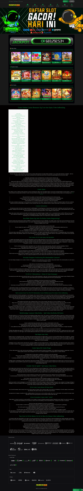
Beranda (28, 6)
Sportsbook (50, 6)
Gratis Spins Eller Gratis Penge (18, 132)
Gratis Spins (18, 113)
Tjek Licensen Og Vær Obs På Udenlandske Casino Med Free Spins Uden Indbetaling (18, 126)
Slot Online (35, 6)
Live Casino (42, 6)
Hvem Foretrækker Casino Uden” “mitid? (18, 138)
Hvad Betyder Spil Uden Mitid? (18, 161)
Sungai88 (39, 488)
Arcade (57, 6)
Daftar (65, 1)
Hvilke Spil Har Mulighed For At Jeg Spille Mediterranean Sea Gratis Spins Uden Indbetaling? (18, 151)
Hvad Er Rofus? (18, 168)
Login (72, 1)
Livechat (21, 1)
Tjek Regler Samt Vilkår (18, 131)
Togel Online (65, 6)
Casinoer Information (18, 114)
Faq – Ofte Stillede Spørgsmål (18, 156)
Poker (72, 6)
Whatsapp (11, 1)
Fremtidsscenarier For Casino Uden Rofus (18, 142)
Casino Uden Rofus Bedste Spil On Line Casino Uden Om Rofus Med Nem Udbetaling (18, 163)
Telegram (16, 1)
